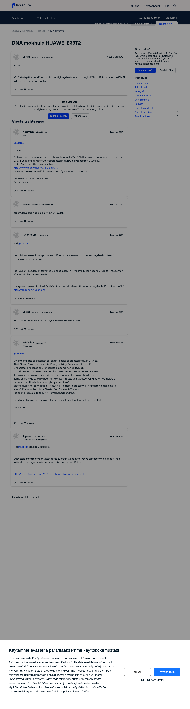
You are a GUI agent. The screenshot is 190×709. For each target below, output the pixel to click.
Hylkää (137, 671)
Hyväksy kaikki (167, 671)
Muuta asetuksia (152, 680)
